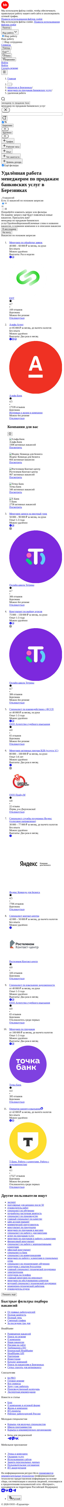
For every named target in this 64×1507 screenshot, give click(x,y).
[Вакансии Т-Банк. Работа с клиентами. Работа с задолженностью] (35, 1141)
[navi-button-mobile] (4, 72)
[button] (4, 62)
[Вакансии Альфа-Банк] (35, 367)
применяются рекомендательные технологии (27, 1474)
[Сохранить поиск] (4, 118)
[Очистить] (5, 110)
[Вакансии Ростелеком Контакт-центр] (35, 945)
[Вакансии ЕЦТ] (35, 278)
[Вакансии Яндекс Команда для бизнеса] (35, 864)
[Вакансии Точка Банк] (35, 1065)
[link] (6, 55)
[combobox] (15, 103)
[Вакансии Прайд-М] (35, 782)
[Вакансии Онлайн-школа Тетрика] (35, 557)
